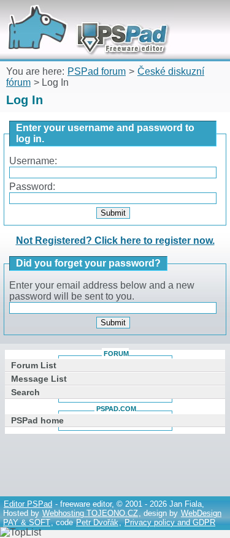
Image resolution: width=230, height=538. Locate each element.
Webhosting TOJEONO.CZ (90, 513)
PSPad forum (96, 71)
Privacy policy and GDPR (170, 522)
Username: (33, 161)
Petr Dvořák (97, 522)
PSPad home (37, 420)
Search (25, 392)
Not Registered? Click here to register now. (115, 240)
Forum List (33, 365)
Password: (32, 186)
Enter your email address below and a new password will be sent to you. (101, 290)
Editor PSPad (28, 504)
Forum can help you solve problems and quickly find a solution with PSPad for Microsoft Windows (84, 17)
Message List (39, 379)
